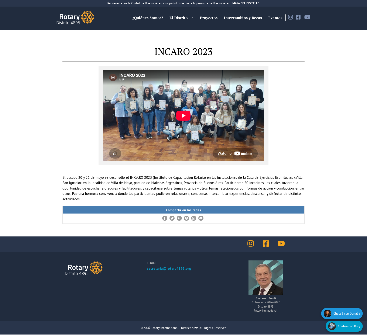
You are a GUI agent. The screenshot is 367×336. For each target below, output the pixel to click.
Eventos (275, 17)
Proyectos (208, 17)
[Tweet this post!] (172, 219)
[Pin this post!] (186, 219)
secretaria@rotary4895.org (169, 268)
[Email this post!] (200, 219)
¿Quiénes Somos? (147, 17)
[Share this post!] (164, 219)
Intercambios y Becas (243, 17)
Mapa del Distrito (246, 3)
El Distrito (178, 17)
